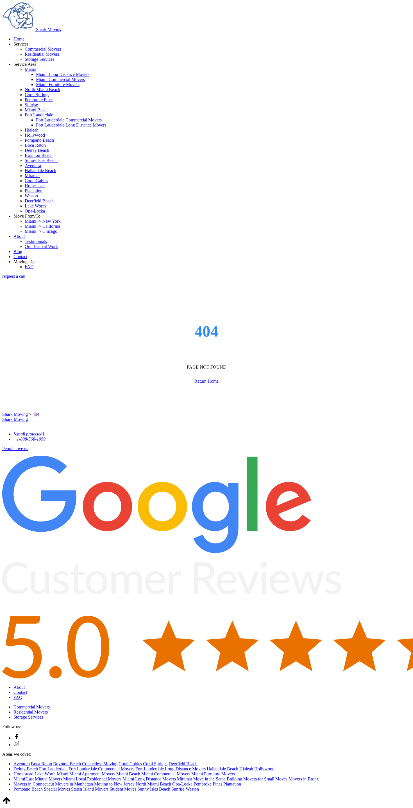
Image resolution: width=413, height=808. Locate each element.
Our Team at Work (41, 246)
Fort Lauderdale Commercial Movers (69, 120)
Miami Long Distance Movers (62, 74)
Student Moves (123, 789)
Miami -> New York (43, 221)
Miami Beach (37, 109)
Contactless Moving (99, 763)
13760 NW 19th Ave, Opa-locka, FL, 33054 (41, 424)
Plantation (33, 190)
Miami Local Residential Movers (92, 779)
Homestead (35, 185)
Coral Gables (36, 180)
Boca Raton (35, 145)
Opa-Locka (35, 211)
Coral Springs (37, 94)
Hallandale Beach (40, 170)
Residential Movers (42, 54)
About (19, 236)
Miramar (32, 175)
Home (18, 39)
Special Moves (57, 789)
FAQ (29, 266)
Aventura (33, 165)
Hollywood (35, 135)
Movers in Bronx (304, 779)
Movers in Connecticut (33, 784)
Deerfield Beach (39, 200)
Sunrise (31, 104)
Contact (20, 256)
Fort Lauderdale (39, 114)
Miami (30, 69)
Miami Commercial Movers (60, 79)
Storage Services (39, 59)
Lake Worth (35, 206)
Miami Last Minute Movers (37, 779)
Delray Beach (37, 150)
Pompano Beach (39, 140)
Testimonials (36, 241)
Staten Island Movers (89, 789)
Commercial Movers (43, 49)
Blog (17, 251)
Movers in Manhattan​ (74, 784)
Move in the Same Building (217, 779)
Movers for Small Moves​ (265, 779)
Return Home (206, 381)
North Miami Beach (42, 89)
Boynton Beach (39, 155)
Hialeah (31, 130)
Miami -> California (42, 226)
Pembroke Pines (39, 99)
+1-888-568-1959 (29, 439)
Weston (31, 195)
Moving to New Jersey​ (114, 784)
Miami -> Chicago (41, 231)
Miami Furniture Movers (58, 84)
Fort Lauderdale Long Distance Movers (71, 125)
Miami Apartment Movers (92, 773)
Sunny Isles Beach (41, 160)
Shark (48, 29)
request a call (13, 276)
